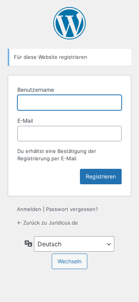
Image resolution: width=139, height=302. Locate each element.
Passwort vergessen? (72, 209)
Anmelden (29, 209)
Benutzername (35, 89)
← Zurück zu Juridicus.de (47, 223)
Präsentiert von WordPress (69, 23)
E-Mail (25, 120)
